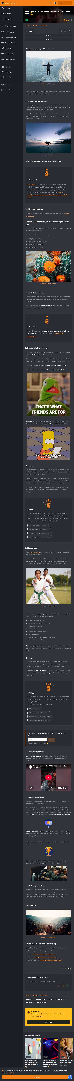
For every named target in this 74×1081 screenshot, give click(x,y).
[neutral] (63, 985)
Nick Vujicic (31, 184)
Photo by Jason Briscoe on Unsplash (49, 155)
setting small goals (36, 552)
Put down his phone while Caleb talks (39, 533)
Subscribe (52, 739)
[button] (70, 1077)
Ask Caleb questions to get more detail (40, 537)
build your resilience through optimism (45, 957)
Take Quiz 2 (48, 39)
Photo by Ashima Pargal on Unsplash (49, 606)
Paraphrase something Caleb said (38, 525)
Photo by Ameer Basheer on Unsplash (48, 937)
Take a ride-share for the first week (38, 713)
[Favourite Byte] (65, 31)
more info (11, 1073)
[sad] (59, 985)
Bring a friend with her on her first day (39, 716)
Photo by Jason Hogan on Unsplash (48, 83)
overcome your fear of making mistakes (44, 954)
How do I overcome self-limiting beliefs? (51, 960)
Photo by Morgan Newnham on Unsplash (48, 283)
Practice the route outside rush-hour (39, 720)
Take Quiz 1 (48, 35)
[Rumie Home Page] (2, 3)
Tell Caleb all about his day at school (39, 529)
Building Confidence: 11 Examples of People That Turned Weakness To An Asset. (47, 194)
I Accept (37, 1077)
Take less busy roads (35, 709)
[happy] (67, 985)
